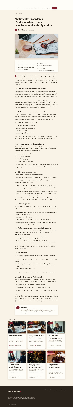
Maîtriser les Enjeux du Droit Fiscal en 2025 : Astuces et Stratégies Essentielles (36, 366)
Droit (32, 8)
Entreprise (41, 8)
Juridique (28, 8)
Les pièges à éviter (41, 68)
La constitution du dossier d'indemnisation (26, 67)
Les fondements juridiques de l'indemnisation (26, 64)
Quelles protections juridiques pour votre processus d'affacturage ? (15, 366)
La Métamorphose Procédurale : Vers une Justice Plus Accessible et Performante (54, 367)
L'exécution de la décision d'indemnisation (46, 70)
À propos (48, 8)
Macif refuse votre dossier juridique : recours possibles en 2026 (55, 337)
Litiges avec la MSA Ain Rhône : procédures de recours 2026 (36, 336)
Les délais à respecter (42, 63)
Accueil (17, 8)
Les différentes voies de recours (24, 69)
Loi (44, 8)
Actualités (22, 8)
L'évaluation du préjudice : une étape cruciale (26, 65)
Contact (54, 8)
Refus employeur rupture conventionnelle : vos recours (16, 336)
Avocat (35, 8)
